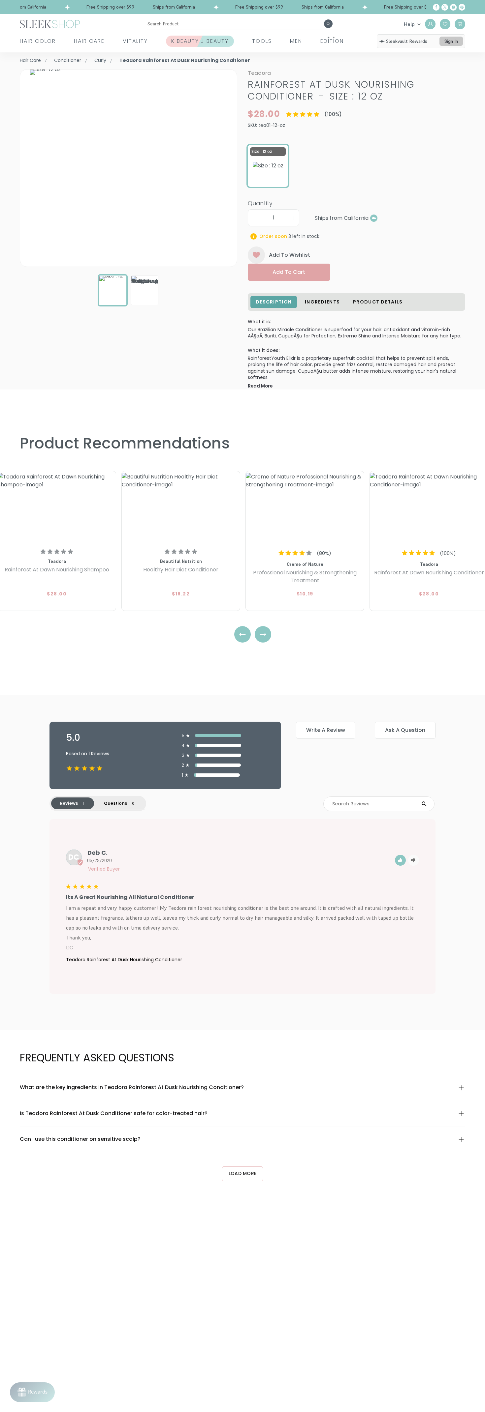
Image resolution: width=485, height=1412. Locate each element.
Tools (262, 41)
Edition (332, 41)
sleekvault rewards (406, 41)
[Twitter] (444, 7)
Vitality (135, 41)
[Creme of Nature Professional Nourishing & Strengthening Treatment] (305, 508)
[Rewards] (32, 1392)
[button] (400, 860)
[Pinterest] (462, 7)
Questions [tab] (115, 803)
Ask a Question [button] (405, 730)
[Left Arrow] (242, 634)
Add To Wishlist (289, 255)
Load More (243, 1173)
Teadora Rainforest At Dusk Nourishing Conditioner (124, 959)
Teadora (259, 73)
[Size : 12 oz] (268, 166)
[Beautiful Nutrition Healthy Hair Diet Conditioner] (181, 508)
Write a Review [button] (325, 730)
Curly (100, 60)
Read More (260, 386)
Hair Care (89, 41)
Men (296, 41)
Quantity (260, 203)
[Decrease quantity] (254, 217)
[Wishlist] (445, 24)
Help (409, 24)
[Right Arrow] (263, 634)
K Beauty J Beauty (200, 41)
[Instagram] (453, 7)
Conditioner (67, 60)
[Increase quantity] (293, 217)
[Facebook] (436, 7)
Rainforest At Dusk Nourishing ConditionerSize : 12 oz (331, 90)
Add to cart (289, 272)
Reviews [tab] (69, 803)
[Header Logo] (50, 23)
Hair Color (38, 41)
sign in (451, 41)
